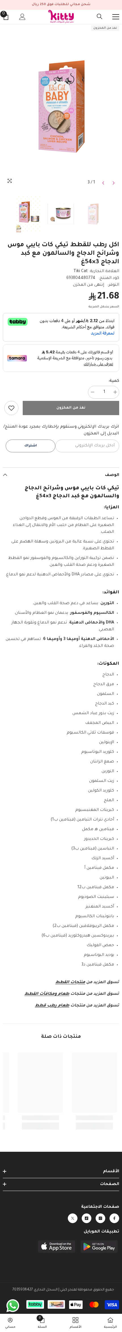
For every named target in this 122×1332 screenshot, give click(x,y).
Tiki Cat (80, 271)
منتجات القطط (70, 982)
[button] (103, 183)
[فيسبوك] (114, 1218)
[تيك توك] (86, 1218)
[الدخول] (22, 17)
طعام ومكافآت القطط (46, 994)
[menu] (115, 16)
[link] (11, 408)
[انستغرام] (100, 1218)
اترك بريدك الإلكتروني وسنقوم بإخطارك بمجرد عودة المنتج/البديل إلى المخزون (61, 430)
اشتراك (30, 446)
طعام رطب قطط (52, 1006)
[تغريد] (72, 1218)
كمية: (113, 381)
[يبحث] (99, 16)
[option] (61, 106)
